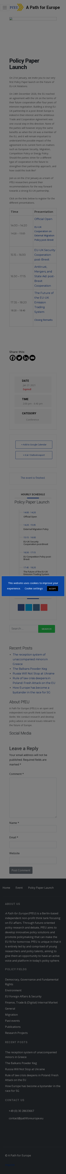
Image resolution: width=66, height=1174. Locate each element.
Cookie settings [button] (34, 588)
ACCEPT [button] (52, 588)
